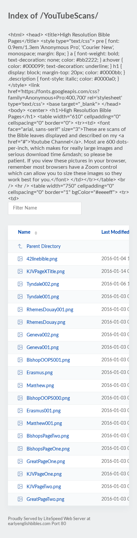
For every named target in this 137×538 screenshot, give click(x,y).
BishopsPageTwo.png (48, 436)
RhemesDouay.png (46, 322)
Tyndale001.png (43, 297)
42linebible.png (42, 259)
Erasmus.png (40, 373)
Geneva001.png (43, 347)
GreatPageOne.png (46, 461)
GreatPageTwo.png (45, 499)
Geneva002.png (43, 335)
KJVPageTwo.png (44, 487)
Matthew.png (40, 386)
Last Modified (115, 232)
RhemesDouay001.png (50, 310)
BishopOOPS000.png (48, 398)
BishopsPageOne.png (48, 449)
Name (24, 232)
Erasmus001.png (44, 411)
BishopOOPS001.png (48, 360)
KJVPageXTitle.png (46, 271)
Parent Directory (44, 246)
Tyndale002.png (43, 284)
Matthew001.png (44, 423)
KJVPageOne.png (44, 474)
